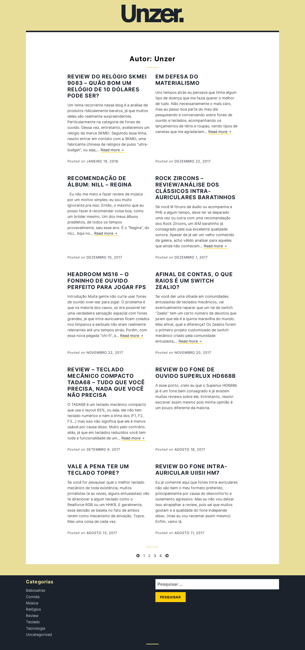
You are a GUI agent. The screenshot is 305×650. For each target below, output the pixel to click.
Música (32, 603)
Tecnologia (35, 628)
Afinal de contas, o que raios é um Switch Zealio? (194, 280)
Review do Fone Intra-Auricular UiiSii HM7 (191, 469)
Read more (112, 150)
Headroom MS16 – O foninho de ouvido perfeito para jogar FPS (106, 280)
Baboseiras (35, 590)
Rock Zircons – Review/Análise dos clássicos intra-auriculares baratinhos (195, 187)
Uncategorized (39, 634)
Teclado (33, 622)
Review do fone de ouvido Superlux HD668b (195, 372)
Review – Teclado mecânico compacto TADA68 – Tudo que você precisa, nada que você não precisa (106, 382)
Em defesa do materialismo (177, 79)
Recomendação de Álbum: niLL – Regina (99, 181)
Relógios (33, 609)
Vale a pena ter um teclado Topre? (98, 469)
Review (32, 615)
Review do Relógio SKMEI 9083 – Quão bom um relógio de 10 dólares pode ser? (107, 86)
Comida (32, 597)
